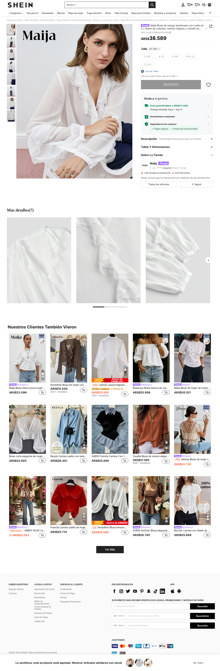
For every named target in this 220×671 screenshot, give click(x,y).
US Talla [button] (153, 48)
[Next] (208, 260)
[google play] (179, 593)
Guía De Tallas (41, 617)
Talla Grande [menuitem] (121, 13)
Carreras (13, 593)
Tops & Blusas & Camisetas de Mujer (73, 20)
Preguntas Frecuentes (70, 601)
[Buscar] (152, 5)
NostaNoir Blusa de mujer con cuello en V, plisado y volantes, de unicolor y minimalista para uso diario (68, 384)
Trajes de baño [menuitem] (94, 13)
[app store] (172, 593)
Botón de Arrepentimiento (41, 602)
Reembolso (39, 597)
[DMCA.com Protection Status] (122, 653)
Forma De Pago (67, 593)
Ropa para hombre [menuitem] (141, 13)
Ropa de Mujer (31, 20)
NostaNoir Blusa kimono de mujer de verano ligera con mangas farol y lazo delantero (110, 527)
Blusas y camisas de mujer (106, 20)
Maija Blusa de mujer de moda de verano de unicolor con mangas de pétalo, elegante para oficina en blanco (192, 388)
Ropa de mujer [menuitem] (75, 13)
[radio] (147, 56)
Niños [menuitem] (108, 13)
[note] (110, 380)
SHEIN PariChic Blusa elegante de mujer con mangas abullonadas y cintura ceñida (151, 530)
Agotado (171, 84)
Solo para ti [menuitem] (32, 13)
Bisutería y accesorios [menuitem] (165, 13)
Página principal (14, 20)
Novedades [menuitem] (47, 13)
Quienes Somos (16, 589)
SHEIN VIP (39, 621)
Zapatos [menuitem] (184, 13)
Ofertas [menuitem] (61, 13)
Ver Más (110, 549)
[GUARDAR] (208, 84)
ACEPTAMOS (118, 640)
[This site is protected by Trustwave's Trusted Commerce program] (114, 653)
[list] (139, 591)
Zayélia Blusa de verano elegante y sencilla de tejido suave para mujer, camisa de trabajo (151, 456)
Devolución (39, 593)
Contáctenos (66, 589)
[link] (190, 5)
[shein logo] (20, 5)
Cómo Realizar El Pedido (42, 608)
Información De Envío (44, 589)
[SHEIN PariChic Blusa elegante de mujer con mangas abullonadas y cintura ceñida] (151, 500)
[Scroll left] (206, 13)
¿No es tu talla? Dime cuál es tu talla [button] (158, 76)
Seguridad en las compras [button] (163, 124)
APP (172, 584)
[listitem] (27, 366)
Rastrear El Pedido (43, 613)
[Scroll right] (210, 13)
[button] (204, 5)
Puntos (63, 597)
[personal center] (183, 5)
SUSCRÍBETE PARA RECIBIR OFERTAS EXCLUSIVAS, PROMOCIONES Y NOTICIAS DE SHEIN (158, 600)
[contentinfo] (163, 646)
